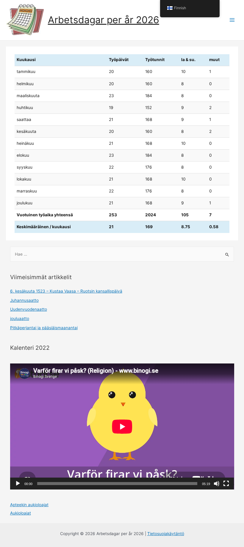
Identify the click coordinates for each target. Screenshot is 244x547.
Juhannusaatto (24, 300)
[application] (122, 426)
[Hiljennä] (217, 484)
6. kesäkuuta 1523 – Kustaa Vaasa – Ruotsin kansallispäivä (66, 291)
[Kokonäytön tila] (226, 484)
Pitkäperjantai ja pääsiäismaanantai (44, 327)
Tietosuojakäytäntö (165, 533)
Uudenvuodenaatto (28, 309)
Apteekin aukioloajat (29, 504)
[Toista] (18, 484)
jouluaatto (19, 318)
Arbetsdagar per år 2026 (103, 20)
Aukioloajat (20, 513)
